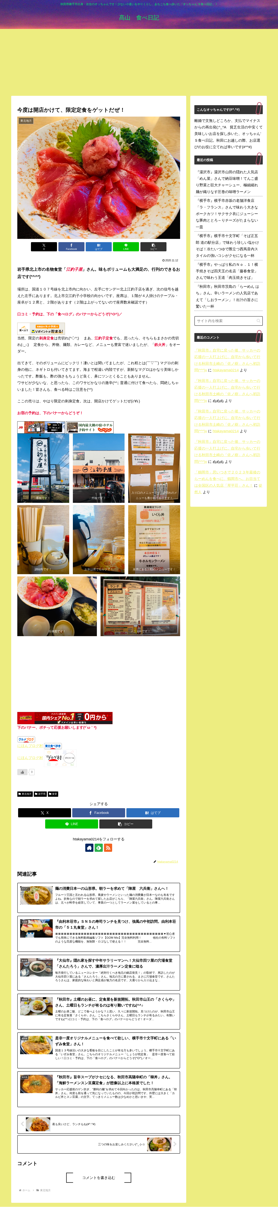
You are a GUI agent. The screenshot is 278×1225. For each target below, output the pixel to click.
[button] (153, 246)
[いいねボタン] (22, 772)
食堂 (54, 793)
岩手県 (42, 793)
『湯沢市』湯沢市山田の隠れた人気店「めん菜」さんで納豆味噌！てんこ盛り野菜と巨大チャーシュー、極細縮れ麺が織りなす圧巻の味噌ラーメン (227, 182)
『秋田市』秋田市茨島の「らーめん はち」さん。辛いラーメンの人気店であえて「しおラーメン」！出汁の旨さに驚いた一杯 (227, 296)
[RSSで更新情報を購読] (108, 848)
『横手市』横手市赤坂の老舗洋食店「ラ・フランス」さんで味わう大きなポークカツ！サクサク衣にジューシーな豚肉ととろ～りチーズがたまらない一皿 (227, 214)
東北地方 (27, 793)
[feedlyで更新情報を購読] (99, 848)
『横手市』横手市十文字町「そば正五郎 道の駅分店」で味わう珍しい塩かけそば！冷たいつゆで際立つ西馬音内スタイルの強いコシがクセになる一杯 (227, 246)
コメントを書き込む (98, 1178)
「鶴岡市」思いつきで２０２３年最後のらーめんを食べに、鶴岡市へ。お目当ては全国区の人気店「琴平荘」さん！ (227, 479)
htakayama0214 (226, 370)
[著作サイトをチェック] (89, 848)
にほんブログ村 (30, 746)
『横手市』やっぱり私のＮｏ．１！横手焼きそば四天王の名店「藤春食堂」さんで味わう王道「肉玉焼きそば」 (227, 271)
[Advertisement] (139, 62)
